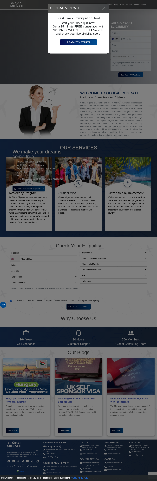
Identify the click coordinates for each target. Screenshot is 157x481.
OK (86, 477)
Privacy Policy (77, 478)
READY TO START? (78, 42)
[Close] (103, 8)
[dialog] (78, 240)
